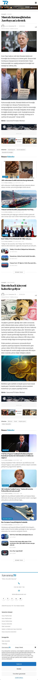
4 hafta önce (14, 265)
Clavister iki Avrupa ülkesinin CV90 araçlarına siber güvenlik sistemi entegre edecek (22, 543)
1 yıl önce (13, 537)
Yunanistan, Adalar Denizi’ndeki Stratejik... (23, 256)
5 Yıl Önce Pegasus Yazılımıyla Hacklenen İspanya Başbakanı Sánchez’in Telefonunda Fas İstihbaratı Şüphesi (17, 456)
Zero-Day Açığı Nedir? (16, 551)
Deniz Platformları (7, 621)
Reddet (19, 669)
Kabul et (19, 664)
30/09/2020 (22, 26)
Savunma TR (12, 26)
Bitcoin (10, 421)
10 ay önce (17, 524)
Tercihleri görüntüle (19, 674)
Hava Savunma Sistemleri (9, 632)
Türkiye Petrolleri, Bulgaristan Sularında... (23, 249)
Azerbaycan (11, 149)
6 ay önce (16, 460)
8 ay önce (16, 493)
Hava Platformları (7, 616)
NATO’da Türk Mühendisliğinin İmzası (21, 534)
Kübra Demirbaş (8, 182)
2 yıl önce (13, 547)
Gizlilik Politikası (19, 677)
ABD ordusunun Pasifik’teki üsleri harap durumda (17, 180)
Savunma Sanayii (7, 518)
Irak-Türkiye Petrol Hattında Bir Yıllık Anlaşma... (16, 239)
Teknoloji (5, 450)
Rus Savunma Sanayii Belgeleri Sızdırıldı (14, 522)
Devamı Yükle (19, 272)
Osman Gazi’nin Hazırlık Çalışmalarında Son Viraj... (17, 209)
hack (15, 421)
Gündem (9, 14)
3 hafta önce (17, 241)
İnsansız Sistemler (7, 624)
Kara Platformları (6, 618)
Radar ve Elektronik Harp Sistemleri (12, 629)
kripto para (22, 421)
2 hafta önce (17, 182)
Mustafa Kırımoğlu (7, 152)
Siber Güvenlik (10, 282)
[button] (35, 647)
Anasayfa (3, 14)
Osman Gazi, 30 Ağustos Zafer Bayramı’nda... (23, 263)
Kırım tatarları (21, 149)
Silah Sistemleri (6, 626)
